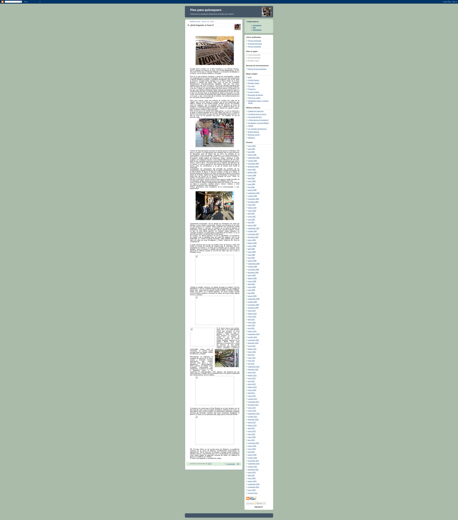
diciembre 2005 (253, 166)
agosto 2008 (252, 261)
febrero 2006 (252, 172)
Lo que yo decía (253, 92)
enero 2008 (252, 240)
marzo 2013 (252, 390)
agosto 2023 (252, 481)
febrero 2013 (252, 387)
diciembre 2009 (253, 308)
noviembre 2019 (253, 443)
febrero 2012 (252, 375)
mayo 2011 (251, 358)
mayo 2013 (252, 396)
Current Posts (253, 493)
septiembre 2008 (253, 264)
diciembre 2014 (253, 419)
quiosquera (257, 25)
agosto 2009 (252, 296)
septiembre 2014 (253, 414)
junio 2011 (251, 361)
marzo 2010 (252, 316)
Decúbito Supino (253, 83)
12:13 (209, 464)
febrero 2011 (252, 349)
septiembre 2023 (253, 484)
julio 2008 (251, 258)
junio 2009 (251, 290)
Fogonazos (252, 89)
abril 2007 (251, 213)
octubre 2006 (252, 196)
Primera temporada (254, 41)
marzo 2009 (252, 281)
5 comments (230, 464)
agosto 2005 (252, 155)
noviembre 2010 (253, 340)
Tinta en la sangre (254, 98)
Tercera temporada (254, 46)
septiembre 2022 (253, 464)
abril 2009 (251, 284)
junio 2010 (251, 325)
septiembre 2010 (253, 334)
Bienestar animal (254, 135)
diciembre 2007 (253, 237)
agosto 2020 (252, 455)
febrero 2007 (252, 208)
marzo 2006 (252, 175)
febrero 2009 (252, 278)
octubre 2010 (252, 337)
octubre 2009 (252, 302)
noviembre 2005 (253, 164)
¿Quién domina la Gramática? (258, 120)
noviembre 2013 (253, 402)
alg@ (250, 77)
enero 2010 (252, 311)
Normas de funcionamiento (257, 69)
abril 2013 (251, 393)
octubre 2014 (252, 417)
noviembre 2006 (253, 199)
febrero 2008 (252, 243)
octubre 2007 (252, 231)
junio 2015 (251, 434)
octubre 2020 (252, 458)
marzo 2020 (252, 446)
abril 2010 (251, 319)
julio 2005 (251, 152)
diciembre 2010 (253, 343)
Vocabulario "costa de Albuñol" (258, 123)
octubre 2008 (252, 266)
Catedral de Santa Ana (255, 111)
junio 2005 (251, 149)
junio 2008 (251, 255)
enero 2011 (251, 346)
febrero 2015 (252, 425)
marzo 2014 (252, 411)
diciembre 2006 (253, 202)
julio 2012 (251, 381)
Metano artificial (253, 132)
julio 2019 (251, 440)
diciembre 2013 (253, 405)
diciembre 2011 (253, 369)
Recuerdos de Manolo (255, 95)
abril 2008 (251, 249)
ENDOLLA (251, 138)
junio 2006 (251, 184)
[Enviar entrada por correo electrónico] (237, 464)
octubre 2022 (252, 467)
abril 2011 (251, 355)
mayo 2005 (252, 146)
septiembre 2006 (253, 193)
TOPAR (250, 126)
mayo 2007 (252, 216)
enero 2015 (252, 422)
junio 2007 (251, 219)
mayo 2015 (252, 431)
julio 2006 (251, 187)
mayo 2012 (252, 378)
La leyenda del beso (255, 117)
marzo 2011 (252, 352)
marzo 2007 (252, 211)
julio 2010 (251, 328)
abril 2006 (251, 178)
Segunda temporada (255, 44)
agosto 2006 (252, 190)
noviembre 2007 (253, 234)
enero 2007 (252, 205)
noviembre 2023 (253, 487)
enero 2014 (252, 408)
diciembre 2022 (253, 469)
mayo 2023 (252, 478)
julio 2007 (251, 222)
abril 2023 (251, 475)
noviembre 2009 (253, 305)
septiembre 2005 (253, 158)
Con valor (251, 86)
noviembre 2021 (253, 461)
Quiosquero (257, 30)
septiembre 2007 (253, 228)
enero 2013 (252, 384)
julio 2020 (251, 452)
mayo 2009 (252, 287)
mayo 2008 (252, 252)
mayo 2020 (252, 449)
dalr (254, 28)
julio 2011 (251, 364)
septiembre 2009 (253, 299)
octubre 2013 (252, 399)
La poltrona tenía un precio (257, 114)
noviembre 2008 (253, 269)
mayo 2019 (252, 437)
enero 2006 (252, 169)
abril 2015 (251, 428)
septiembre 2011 (253, 367)
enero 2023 (252, 472)
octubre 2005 (252, 161)
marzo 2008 (252, 246)
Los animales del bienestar (257, 129)
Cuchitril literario (253, 80)
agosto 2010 (252, 331)
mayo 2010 (252, 322)
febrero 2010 (252, 314)
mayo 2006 (252, 181)
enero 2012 (252, 372)
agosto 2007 (252, 225)
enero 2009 (252, 275)
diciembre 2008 (253, 272)
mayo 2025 (252, 490)
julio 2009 (251, 293)
